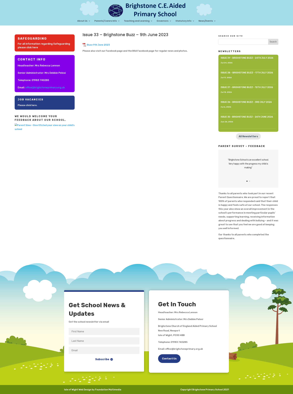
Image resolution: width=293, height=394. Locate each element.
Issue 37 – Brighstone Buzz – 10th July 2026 (247, 87)
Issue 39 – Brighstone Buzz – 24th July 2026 (247, 58)
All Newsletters (248, 136)
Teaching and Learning (137, 21)
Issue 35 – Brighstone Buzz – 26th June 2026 (247, 117)
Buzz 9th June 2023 (98, 44)
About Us (82, 21)
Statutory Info (183, 21)
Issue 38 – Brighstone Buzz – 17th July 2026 (247, 72)
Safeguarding (32, 38)
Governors (162, 21)
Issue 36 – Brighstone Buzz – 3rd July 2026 (246, 102)
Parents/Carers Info (105, 21)
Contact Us (169, 358)
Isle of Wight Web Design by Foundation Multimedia (92, 389)
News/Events (206, 21)
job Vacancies (30, 99)
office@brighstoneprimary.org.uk (45, 87)
